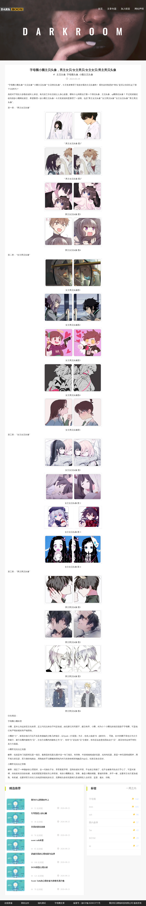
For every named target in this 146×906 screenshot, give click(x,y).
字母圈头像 (72, 74)
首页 (100, 9)
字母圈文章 (60, 903)
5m (90, 830)
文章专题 (111, 9)
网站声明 (139, 9)
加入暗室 (125, 9)
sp (90, 846)
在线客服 (8, 903)
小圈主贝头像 (86, 74)
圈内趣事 (93, 822)
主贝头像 (61, 74)
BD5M (92, 838)
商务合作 (25, 903)
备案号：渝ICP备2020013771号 (86, 903)
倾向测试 (42, 903)
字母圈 (92, 799)
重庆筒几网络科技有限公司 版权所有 (125, 903)
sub (90, 814)
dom (91, 807)
